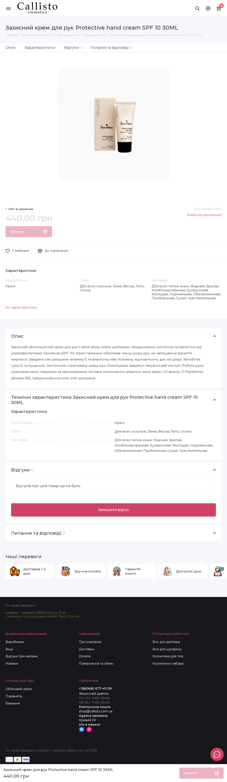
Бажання (13, 703)
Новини (12, 664)
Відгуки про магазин (22, 656)
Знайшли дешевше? (205, 215)
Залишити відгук (113, 510)
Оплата (84, 656)
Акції (9, 649)
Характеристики (40, 48)
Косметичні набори (168, 664)
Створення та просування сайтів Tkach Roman (43, 616)
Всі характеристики (21, 307)
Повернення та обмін (96, 664)
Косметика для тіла (168, 656)
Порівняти (14, 696)
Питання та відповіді (111, 48)
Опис (11, 48)
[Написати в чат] (217, 754)
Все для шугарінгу (167, 649)
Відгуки (73, 48)
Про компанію (90, 642)
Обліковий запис (19, 689)
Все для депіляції (166, 642)
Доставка (86, 649)
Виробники (15, 642)
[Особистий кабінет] (208, 8)
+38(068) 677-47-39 (95, 688)
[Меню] (8, 8)
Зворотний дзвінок (94, 694)
